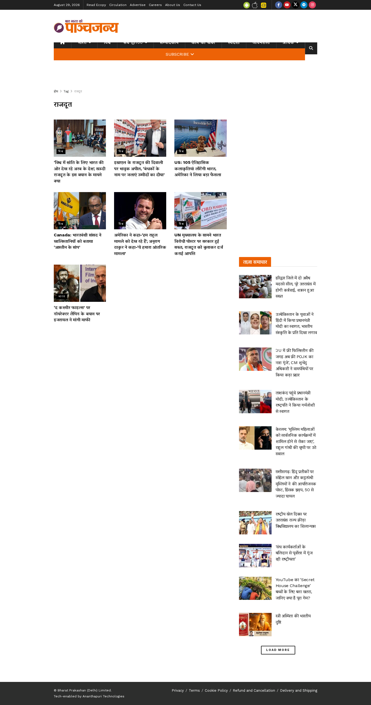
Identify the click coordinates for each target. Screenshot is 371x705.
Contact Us (192, 5)
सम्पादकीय (169, 42)
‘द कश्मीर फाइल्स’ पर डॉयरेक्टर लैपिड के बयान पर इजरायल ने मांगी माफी (77, 313)
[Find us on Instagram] (312, 5)
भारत (82, 42)
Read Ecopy (96, 5)
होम (56, 91)
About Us (172, 5)
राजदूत (78, 91)
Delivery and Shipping (298, 690)
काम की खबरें (203, 42)
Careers (155, 5)
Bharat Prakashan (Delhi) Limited (84, 690)
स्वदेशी (234, 42)
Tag (66, 91)
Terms (194, 690)
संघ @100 (133, 42)
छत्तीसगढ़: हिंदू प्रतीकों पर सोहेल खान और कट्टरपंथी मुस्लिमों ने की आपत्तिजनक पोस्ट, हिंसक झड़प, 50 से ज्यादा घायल (296, 484)
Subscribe (177, 54)
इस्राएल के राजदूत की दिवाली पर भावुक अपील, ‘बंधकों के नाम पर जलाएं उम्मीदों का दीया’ (139, 168)
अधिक (288, 42)
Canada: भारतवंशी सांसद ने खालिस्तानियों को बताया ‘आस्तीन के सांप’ (77, 241)
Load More (278, 650)
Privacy (178, 690)
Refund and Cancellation (254, 690)
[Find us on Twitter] (295, 5)
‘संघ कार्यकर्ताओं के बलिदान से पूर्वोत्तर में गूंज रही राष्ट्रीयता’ (294, 553)
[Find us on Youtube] (287, 5)
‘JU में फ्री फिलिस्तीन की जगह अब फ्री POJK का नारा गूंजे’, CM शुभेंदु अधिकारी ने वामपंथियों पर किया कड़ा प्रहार (294, 362)
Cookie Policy (216, 690)
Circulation (118, 5)
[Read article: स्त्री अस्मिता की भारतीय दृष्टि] (255, 624)
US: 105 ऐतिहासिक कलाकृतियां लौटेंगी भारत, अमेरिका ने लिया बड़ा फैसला (197, 168)
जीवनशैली (261, 42)
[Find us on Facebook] (278, 5)
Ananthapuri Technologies (103, 696)
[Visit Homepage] (86, 26)
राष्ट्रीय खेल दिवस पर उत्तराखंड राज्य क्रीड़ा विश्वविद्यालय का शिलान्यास (296, 520)
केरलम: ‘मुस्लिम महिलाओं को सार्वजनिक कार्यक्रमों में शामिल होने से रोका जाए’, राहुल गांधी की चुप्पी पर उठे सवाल (296, 441)
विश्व (107, 42)
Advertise (138, 5)
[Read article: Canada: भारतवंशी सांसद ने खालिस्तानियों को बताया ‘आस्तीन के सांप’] (80, 210)
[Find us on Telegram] (303, 5)
